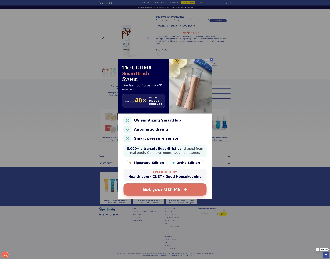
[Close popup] (211, 59)
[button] (165, 129)
